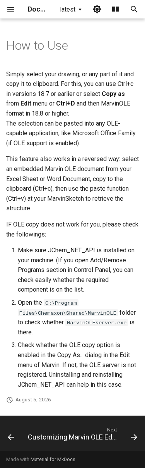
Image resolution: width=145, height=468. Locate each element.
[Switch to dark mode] (97, 9)
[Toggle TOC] (115, 9)
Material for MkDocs (53, 459)
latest (67, 9)
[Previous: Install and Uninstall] (11, 435)
